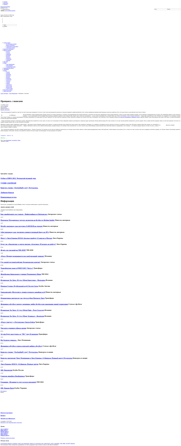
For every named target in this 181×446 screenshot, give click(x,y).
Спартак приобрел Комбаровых (13, 376)
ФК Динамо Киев (7, 388)
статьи (52, 443)
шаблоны (72, 443)
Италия (8, 56)
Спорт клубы (9, 88)
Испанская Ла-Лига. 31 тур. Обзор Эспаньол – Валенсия (22, 316)
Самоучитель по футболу (12, 46)
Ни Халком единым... (9, 340)
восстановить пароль (10, 10)
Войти (8, 6)
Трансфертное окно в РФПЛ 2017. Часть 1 (17, 268)
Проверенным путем (8, 197)
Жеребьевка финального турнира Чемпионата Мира (21, 274)
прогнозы (38, 443)
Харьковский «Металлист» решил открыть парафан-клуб (23, 292)
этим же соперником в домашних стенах (130, 117)
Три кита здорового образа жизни (13, 328)
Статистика (19, 422)
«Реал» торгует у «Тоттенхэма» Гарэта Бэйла (18, 322)
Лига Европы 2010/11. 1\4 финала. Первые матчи (19, 364)
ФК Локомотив (6, 370)
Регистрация (4, 6)
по (34, 443)
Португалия (9, 86)
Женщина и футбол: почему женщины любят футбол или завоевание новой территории (34, 304)
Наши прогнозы (7, 91)
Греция (8, 83)
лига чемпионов (7, 140)
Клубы (5, 70)
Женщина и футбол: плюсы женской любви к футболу (21, 346)
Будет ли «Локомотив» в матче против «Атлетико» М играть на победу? (28, 244)
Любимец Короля (7, 192)
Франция (8, 58)
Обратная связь (12, 422)
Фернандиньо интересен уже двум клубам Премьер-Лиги (23, 298)
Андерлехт (14, 140)
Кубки (4, 63)
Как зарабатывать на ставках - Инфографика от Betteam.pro (24, 214)
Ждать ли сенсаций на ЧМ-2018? (13, 250)
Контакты (5, 3)
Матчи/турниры (7, 50)
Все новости (4, 391)
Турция (8, 82)
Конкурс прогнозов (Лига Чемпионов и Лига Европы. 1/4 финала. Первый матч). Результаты (36, 358)
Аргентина (9, 84)
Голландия (8, 59)
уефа (61, 443)
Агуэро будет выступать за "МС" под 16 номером (19, 334)
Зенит (19, 140)
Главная (5, 1)
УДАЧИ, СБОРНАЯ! (8, 183)
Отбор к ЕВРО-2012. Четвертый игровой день (18, 178)
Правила (5, 4)
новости (32, 443)
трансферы (56, 443)
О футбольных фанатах (6, 443)
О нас (7, 422)
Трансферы (6, 69)
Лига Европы (9, 65)
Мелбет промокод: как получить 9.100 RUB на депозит (22, 226)
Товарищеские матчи (8, 68)
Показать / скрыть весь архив (8, 438)
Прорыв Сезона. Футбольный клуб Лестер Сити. (19, 286)
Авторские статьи (10, 47)
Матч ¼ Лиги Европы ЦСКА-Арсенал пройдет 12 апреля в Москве (26, 238)
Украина (8, 60)
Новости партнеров (7, 413)
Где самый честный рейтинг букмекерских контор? (20, 262)
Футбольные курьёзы (11, 44)
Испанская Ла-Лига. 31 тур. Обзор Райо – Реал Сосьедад (22, 310)
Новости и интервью (8, 49)
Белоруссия (9, 87)
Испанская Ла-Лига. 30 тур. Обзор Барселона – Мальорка (23, 280)
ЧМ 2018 (5, 61)
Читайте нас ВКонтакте (8, 418)
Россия (8, 51)
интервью (14, 443)
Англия (8, 52)
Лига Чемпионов (10, 64)
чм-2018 (68, 443)
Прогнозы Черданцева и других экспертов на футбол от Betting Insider (28, 220)
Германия (8, 54)
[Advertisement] (90, 34)
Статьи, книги (6, 42)
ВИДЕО (3, 415)
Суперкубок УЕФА (11, 66)
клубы (19, 443)
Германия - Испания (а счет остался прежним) (18, 382)
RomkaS (6, 106)
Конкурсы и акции (7, 89)
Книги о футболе (10, 45)
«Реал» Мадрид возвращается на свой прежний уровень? (22, 256)
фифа (64, 443)
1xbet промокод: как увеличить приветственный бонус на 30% (25, 232)
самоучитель (47, 443)
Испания (8, 55)
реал (42, 443)
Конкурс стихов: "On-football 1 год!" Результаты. (19, 188)
